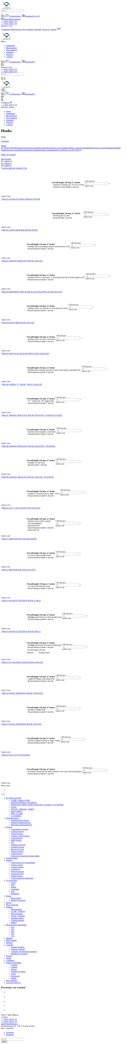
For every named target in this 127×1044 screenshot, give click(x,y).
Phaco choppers (76, 148)
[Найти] (2, 13)
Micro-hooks (6, 159)
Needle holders (41, 148)
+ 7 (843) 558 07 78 (9, 21)
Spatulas (86, 148)
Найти (4, 1042)
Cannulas (17, 150)
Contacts (9, 57)
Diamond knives (22, 148)
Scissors (50, 148)
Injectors (10, 150)
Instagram (10, 1035)
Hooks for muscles (8, 155)
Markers (113, 148)
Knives (67, 148)
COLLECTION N (74, 150)
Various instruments (48, 150)
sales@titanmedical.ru (9, 1024)
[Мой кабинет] (2, 65)
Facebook (10, 1032)
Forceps (32, 148)
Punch (29, 150)
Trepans (24, 150)
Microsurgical (11, 48)
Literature (10, 52)
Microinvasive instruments (99, 148)
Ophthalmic (10, 46)
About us (9, 54)
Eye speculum (59, 148)
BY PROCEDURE (8, 148)
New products (11, 50)
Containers (36, 150)
